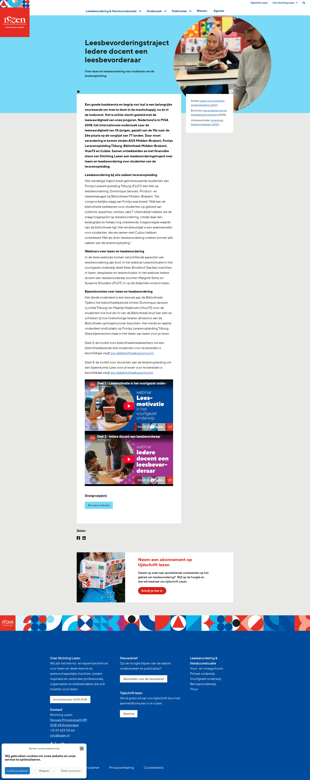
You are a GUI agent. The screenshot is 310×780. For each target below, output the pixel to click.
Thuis (194, 689)
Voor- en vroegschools (206, 668)
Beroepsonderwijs (99, 505)
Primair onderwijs (202, 674)
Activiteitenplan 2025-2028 (70, 699)
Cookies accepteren (17, 770)
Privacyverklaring (121, 768)
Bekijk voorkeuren (71, 770)
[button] (81, 748)
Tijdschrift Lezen (259, 2)
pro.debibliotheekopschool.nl (132, 353)
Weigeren (44, 770)
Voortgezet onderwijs (205, 679)
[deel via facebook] (78, 538)
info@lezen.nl (60, 736)
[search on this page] (304, 2)
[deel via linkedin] (84, 538)
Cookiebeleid (153, 768)
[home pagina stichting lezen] (78, 91)
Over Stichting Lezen (283, 2)
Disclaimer (91, 768)
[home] (15, 18)
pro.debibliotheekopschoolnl (132, 373)
